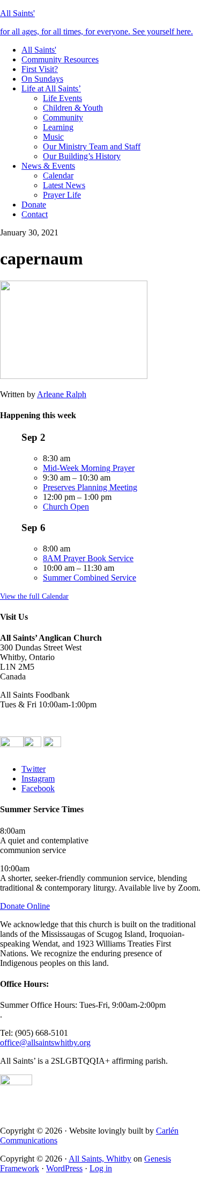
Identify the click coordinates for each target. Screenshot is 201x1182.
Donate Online (25, 906)
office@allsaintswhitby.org (45, 1042)
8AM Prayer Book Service (88, 558)
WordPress (64, 1168)
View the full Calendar (34, 596)
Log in (101, 1168)
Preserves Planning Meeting (90, 487)
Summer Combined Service (89, 577)
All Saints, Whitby (100, 1158)
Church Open (66, 506)
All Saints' (17, 13)
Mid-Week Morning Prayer (89, 467)
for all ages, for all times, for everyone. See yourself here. (96, 31)
